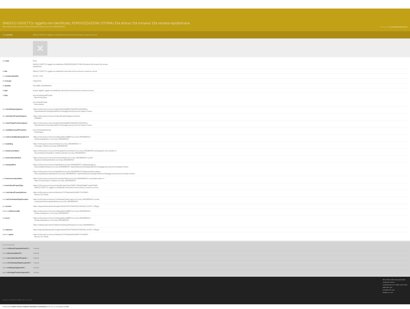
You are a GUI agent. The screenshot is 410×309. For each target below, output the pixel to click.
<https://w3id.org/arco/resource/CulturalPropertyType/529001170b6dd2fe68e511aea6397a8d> (65, 186)
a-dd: (12, 178)
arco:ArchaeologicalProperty (42, 96)
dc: (5, 71)
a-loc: (14, 192)
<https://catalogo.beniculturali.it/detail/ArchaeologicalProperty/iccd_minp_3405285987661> (64, 225)
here (67, 306)
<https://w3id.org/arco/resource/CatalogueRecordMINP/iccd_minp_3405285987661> (62, 138)
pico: (7, 206)
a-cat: (16, 137)
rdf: (5, 95)
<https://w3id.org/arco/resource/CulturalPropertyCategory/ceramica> (56, 117)
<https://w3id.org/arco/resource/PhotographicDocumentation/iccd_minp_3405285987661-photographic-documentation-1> (75, 152)
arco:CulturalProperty (40, 103)
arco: (12, 109)
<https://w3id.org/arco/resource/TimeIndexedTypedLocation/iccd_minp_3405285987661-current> (66, 200)
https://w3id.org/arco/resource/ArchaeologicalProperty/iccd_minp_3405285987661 (34, 27)
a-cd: (11, 76)
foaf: (7, 230)
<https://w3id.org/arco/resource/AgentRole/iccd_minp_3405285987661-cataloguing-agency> (80, 166)
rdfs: (7, 35)
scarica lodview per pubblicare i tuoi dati (17, 300)
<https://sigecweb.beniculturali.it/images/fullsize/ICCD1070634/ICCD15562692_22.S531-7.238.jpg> (66, 206)
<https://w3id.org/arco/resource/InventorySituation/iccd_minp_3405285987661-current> (63, 159)
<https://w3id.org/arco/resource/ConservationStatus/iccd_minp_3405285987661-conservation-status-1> (69, 179)
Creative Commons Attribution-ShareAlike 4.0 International (28, 306)
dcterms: (11, 211)
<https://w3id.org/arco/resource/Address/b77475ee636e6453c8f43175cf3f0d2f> (60, 193)
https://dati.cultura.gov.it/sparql (396, 279)
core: (9, 165)
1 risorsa (36, 248)
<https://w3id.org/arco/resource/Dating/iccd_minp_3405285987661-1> (57, 145)
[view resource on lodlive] (406, 13)
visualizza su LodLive (388, 282)
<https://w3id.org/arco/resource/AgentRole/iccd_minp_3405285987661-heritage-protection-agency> (84, 173)
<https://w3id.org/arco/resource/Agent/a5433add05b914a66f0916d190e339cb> (62, 110)
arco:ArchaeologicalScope (42, 131)
